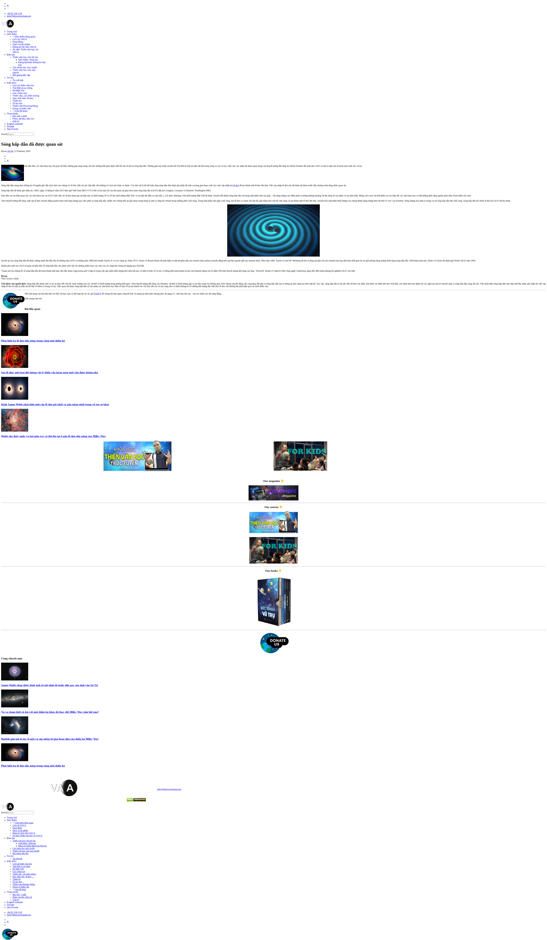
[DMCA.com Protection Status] (136, 801)
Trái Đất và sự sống (22, 88)
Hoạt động (18, 42)
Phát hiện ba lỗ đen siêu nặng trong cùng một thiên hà (33, 340)
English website (15, 124)
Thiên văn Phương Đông (25, 106)
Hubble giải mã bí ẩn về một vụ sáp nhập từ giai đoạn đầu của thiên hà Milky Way (50, 738)
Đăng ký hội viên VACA (24, 47)
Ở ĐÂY (97, 293)
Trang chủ (12, 31)
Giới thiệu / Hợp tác (28, 60)
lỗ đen (236, 185)
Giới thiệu (12, 34)
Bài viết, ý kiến (20, 116)
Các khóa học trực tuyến (25, 67)
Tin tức (10, 78)
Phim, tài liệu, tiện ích (23, 119)
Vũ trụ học (18, 103)
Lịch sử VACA (20, 39)
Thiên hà (17, 101)
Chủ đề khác (21, 111)
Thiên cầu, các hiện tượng (26, 95)
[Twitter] (8, 6)
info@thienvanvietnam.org (19, 16)
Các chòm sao (20, 93)
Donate (10, 126)
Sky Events (12, 129)
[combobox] (20, 134)
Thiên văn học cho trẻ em (25, 57)
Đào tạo (11, 54)
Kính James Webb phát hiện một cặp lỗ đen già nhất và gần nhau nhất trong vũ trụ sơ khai (55, 404)
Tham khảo (12, 113)
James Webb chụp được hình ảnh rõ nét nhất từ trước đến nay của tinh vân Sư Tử (49, 685)
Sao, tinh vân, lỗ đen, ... (24, 98)
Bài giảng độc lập (21, 75)
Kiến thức (12, 83)
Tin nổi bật (18, 80)
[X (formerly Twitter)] (8, 161)
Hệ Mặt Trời (19, 90)
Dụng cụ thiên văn (22, 108)
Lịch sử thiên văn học (23, 85)
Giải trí (16, 121)
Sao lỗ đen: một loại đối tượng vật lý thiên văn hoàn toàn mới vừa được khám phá (49, 372)
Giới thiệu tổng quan (25, 36)
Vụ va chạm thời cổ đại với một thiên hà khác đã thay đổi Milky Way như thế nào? (50, 712)
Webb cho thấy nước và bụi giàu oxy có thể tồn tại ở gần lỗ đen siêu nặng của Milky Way (53, 436)
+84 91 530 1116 (14, 13)
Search (4, 134)
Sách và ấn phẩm (21, 44)
